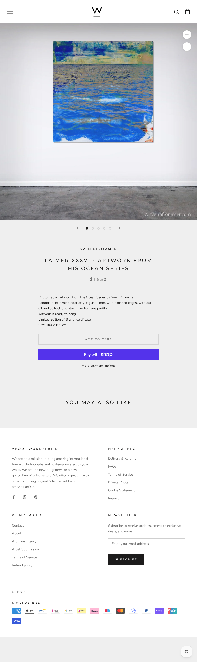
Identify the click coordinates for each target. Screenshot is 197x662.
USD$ (17, 592)
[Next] (119, 228)
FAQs (112, 466)
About (16, 533)
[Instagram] (24, 497)
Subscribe (126, 559)
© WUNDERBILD (26, 602)
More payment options (99, 365)
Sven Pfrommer (98, 249)
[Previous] (77, 228)
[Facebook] (13, 497)
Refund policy (22, 565)
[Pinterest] (35, 497)
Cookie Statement (121, 490)
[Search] (176, 11)
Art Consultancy (24, 541)
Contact (18, 525)
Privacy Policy (118, 482)
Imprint (113, 498)
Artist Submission (25, 549)
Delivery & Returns (122, 458)
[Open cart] (187, 11)
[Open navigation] (10, 12)
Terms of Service (120, 474)
